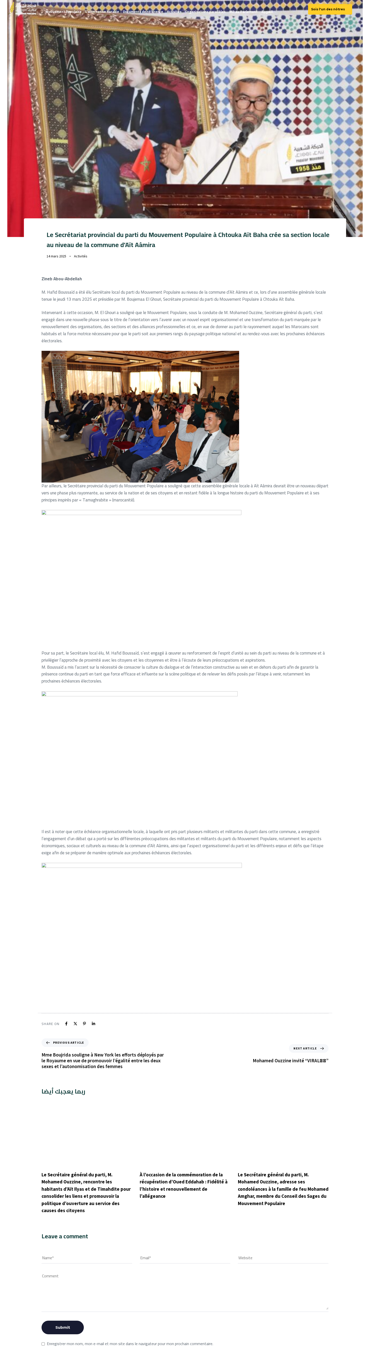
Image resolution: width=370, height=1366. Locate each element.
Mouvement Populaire (64, 11)
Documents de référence (143, 11)
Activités (174, 11)
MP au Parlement (243, 11)
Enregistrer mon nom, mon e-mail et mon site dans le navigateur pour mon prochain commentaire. (130, 1343)
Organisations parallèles (205, 11)
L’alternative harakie (102, 11)
